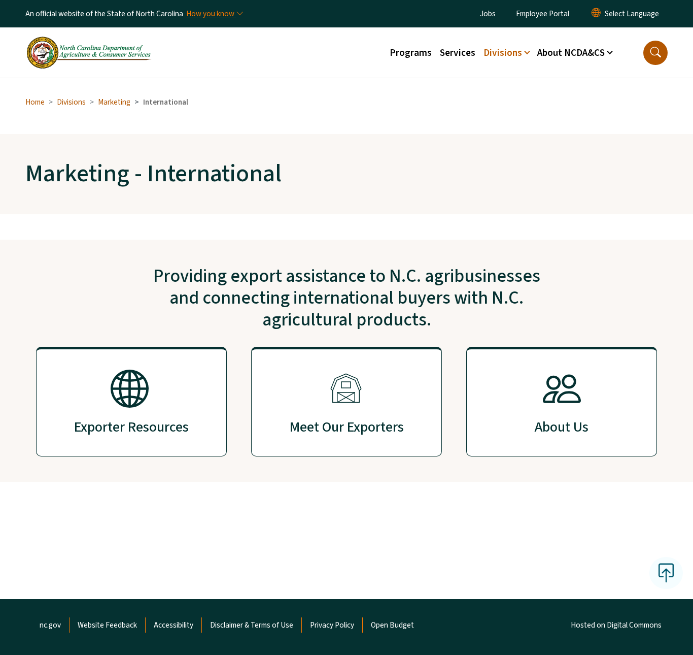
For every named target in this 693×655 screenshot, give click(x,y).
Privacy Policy (332, 625)
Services (457, 53)
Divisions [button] (502, 53)
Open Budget (392, 625)
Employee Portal (542, 13)
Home (35, 102)
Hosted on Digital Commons (616, 625)
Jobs (488, 13)
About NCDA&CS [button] (571, 53)
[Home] (88, 41)
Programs (411, 53)
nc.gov (50, 625)
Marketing (114, 102)
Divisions (71, 102)
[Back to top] (666, 572)
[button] (655, 53)
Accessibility (173, 625)
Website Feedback (107, 625)
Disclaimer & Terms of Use (251, 625)
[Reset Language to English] (596, 13)
